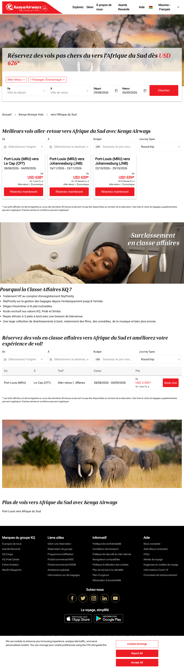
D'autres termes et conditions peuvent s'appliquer (45, 210)
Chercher (164, 90)
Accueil (7, 114)
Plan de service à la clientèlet (108, 569)
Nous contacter (152, 543)
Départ (97, 88)
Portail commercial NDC (61, 559)
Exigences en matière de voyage (161, 564)
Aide (142, 7)
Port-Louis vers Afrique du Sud (21, 511)
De (8, 88)
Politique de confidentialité (107, 543)
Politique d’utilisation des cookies (110, 564)
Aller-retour (14, 79)
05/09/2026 (129, 92)
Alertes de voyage (153, 559)
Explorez (78, 7)
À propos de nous (104, 7)
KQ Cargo (7, 554)
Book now (170, 383)
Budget (97, 139)
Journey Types (147, 139)
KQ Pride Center (10, 559)
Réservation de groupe (60, 549)
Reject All (137, 653)
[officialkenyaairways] (93, 598)
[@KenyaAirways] (83, 598)
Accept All (137, 662)
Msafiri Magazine (11, 569)
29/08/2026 (101, 92)
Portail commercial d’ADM (62, 564)
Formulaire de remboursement (160, 575)
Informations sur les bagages (64, 575)
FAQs (147, 554)
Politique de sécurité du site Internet (112, 554)
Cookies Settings (137, 644)
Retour (126, 88)
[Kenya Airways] (72, 598)
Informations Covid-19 (156, 569)
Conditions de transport (105, 549)
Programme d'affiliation (60, 554)
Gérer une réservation (59, 543)
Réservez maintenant (23, 191)
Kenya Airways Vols (31, 114)
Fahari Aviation (10, 564)
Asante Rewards (123, 7)
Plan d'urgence (101, 575)
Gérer (89, 7)
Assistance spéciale (58, 569)
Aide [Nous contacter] (156, 549)
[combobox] (24, 92)
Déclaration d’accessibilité (107, 580)
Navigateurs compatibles (106, 559)
